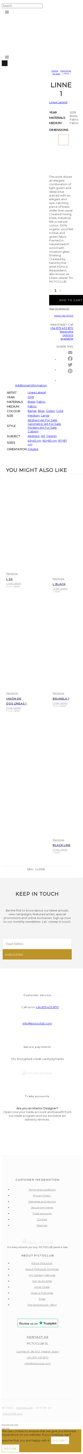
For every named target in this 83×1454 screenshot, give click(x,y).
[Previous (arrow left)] (3, 1428)
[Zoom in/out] (3, 1425)
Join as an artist (42, 1281)
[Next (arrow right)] (8, 1428)
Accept (60, 1440)
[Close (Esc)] (16, 1425)
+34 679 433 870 (47, 1007)
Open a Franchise (42, 1293)
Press (42, 1298)
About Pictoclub (41, 1263)
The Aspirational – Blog (42, 1304)
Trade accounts (42, 1213)
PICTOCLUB (24, 1407)
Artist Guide (42, 1287)
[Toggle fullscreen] (8, 1425)
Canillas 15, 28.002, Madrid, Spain (37, 1351)
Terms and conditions (42, 1189)
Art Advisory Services (42, 1275)
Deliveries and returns (42, 1201)
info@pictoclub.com (37, 1023)
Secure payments (42, 1207)
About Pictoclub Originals (42, 1269)
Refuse (10, 1448)
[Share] (12, 1425)
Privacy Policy (42, 1195)
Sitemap (42, 1225)
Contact (42, 1219)
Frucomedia (12, 1413)
